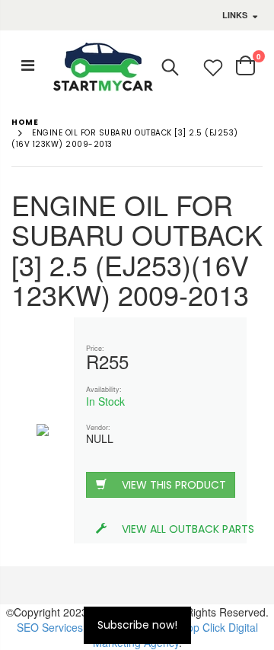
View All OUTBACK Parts (178, 529)
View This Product (174, 484)
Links (234, 15)
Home (24, 122)
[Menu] (27, 64)
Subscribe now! (137, 624)
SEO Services (50, 627)
